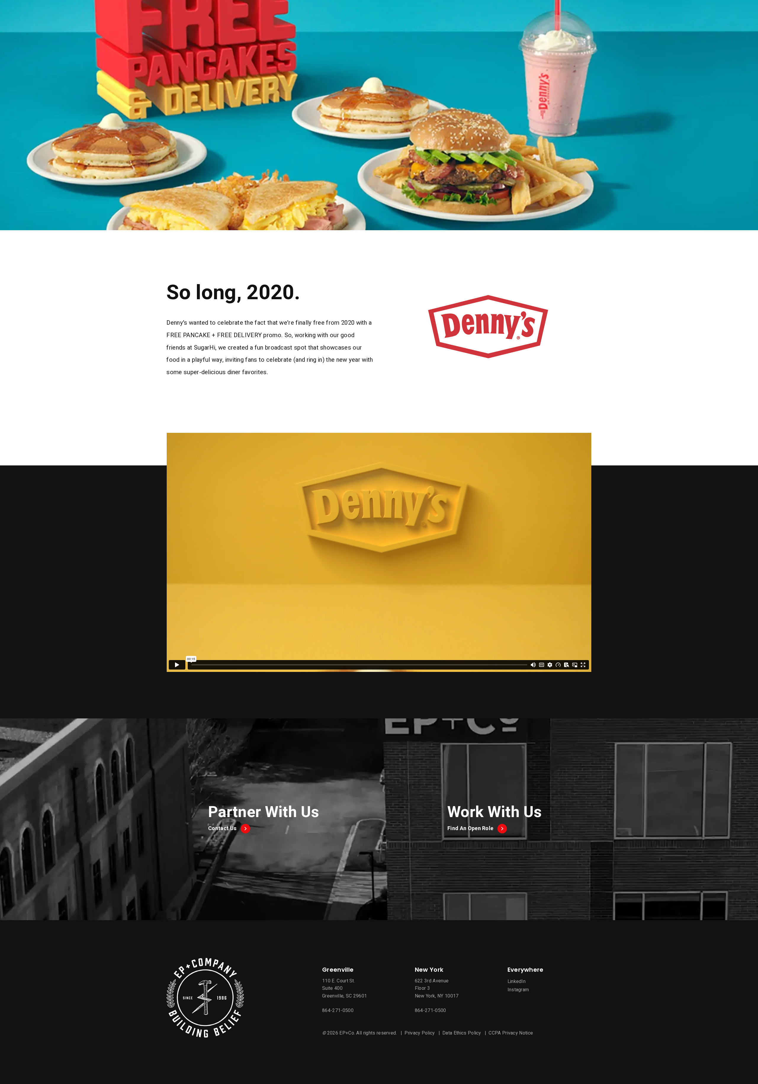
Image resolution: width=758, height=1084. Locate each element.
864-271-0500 (338, 1010)
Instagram (518, 989)
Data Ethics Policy (461, 1033)
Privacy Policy (419, 1033)
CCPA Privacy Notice (511, 1033)
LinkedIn (517, 981)
